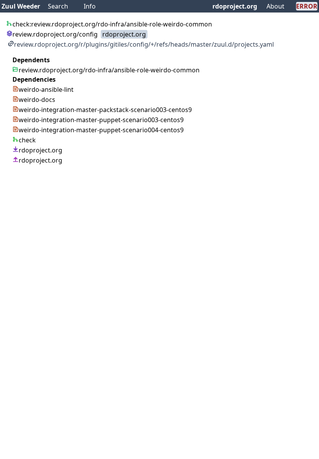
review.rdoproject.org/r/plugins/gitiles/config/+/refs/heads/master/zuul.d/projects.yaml (144, 44)
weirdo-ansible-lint (46, 89)
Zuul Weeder (21, 6)
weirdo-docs (37, 99)
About (275, 6)
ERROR (306, 6)
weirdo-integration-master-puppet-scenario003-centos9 (101, 120)
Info (90, 6)
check (27, 140)
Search (58, 6)
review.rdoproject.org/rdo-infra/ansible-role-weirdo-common (109, 70)
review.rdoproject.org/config (55, 34)
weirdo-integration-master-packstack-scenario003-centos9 (105, 109)
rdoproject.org (234, 6)
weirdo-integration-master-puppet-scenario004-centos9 (101, 130)
